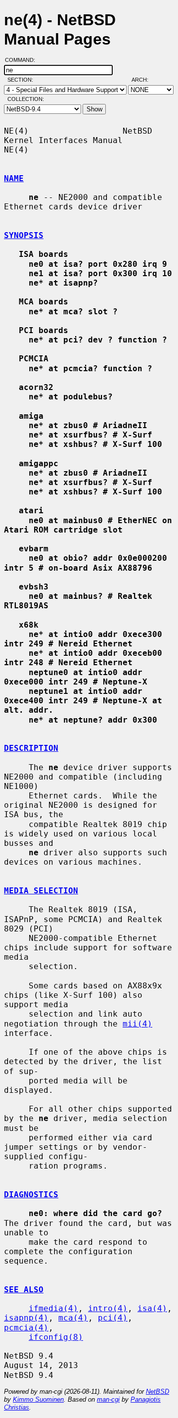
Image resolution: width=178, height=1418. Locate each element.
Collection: (25, 99)
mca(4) (73, 1317)
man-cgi (108, 1399)
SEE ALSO (24, 1289)
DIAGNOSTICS (31, 1194)
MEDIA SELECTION (41, 890)
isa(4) (152, 1308)
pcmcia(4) (26, 1327)
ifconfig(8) (56, 1337)
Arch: (144, 80)
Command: (23, 60)
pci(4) (113, 1317)
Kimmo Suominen (38, 1399)
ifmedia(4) (53, 1308)
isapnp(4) (26, 1317)
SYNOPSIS (24, 235)
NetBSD (157, 1391)
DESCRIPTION (31, 748)
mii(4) (137, 1023)
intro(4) (108, 1308)
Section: (22, 80)
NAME (14, 178)
